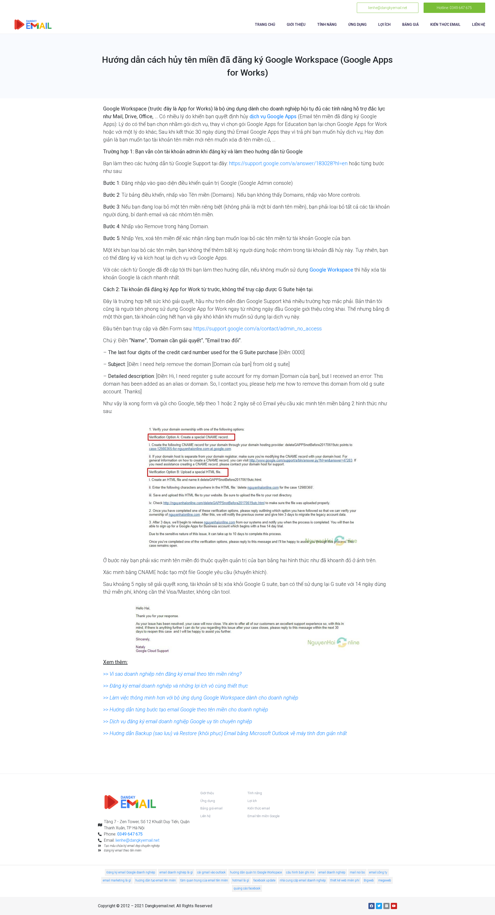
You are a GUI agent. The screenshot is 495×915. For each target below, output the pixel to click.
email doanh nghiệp (332, 872)
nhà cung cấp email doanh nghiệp (303, 880)
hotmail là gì (240, 880)
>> (172, 674)
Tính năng (327, 24)
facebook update (264, 880)
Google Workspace (331, 270)
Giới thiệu (296, 24)
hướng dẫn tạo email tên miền (155, 880)
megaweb (384, 880)
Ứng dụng (357, 24)
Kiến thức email (445, 24)
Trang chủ (265, 24)
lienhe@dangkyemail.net (137, 840)
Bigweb (369, 880)
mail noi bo (357, 872)
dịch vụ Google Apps (273, 116)
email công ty (378, 872)
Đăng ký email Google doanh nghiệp (130, 872)
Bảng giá (410, 24)
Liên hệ (478, 24)
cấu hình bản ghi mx (300, 872)
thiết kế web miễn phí (344, 880)
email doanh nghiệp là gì (176, 872)
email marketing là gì (117, 880)
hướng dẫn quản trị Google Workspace (256, 872)
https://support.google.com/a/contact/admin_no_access (257, 328)
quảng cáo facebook (247, 888)
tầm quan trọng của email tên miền (204, 880)
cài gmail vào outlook (211, 872)
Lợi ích (384, 24)
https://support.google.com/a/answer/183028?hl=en (288, 163)
